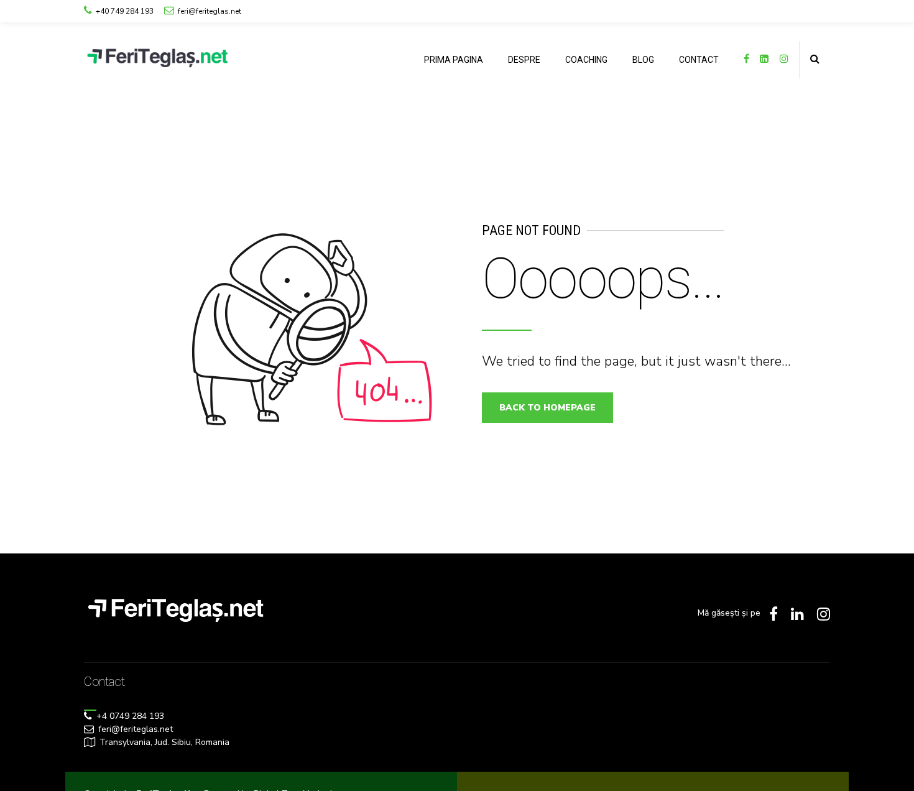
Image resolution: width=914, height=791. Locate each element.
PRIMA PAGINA (453, 60)
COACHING (586, 60)
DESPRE (524, 60)
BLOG (643, 60)
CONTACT (699, 60)
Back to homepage (547, 408)
